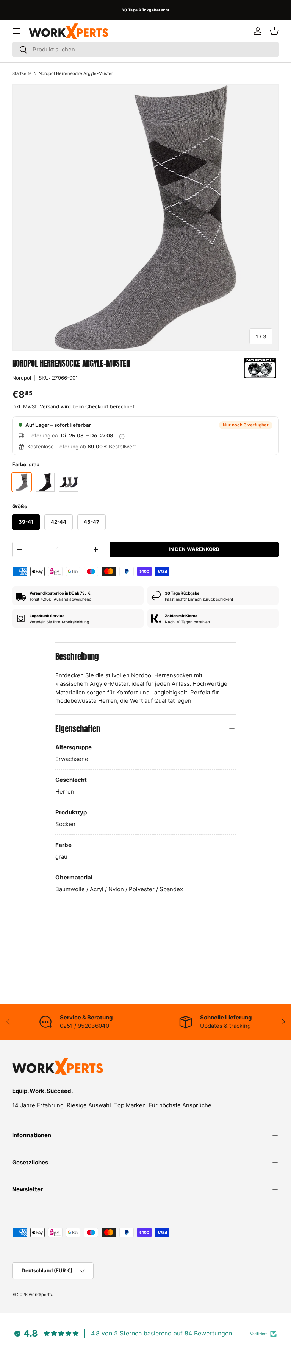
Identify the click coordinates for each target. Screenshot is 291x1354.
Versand (49, 406)
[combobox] (145, 49)
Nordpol (21, 378)
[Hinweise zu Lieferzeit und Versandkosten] (121, 435)
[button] (274, 31)
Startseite (22, 73)
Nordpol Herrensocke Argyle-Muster (76, 73)
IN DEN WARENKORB (194, 549)
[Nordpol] (260, 368)
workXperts (40, 1294)
